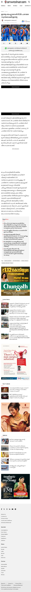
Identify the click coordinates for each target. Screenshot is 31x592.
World (15, 5)
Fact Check (4, 532)
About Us (3, 514)
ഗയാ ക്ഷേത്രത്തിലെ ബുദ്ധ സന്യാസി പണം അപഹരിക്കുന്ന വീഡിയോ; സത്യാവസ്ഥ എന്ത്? (18, 389)
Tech (2, 572)
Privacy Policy (4, 518)
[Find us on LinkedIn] (9, 509)
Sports (6, 11)
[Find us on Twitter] (4, 509)
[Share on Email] (27, 43)
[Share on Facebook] (9, 43)
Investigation (4, 530)
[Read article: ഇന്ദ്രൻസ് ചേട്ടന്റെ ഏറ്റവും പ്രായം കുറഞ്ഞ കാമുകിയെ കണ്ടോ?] (5, 454)
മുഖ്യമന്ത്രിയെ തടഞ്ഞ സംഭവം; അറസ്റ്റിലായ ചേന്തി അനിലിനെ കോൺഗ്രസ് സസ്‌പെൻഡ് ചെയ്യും (18, 311)
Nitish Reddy (16, 260)
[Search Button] (29, 2)
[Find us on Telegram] (15, 509)
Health (2, 568)
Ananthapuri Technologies (13, 589)
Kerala (3, 5)
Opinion (3, 540)
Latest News (4, 547)
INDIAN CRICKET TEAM (7, 263)
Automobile (4, 564)
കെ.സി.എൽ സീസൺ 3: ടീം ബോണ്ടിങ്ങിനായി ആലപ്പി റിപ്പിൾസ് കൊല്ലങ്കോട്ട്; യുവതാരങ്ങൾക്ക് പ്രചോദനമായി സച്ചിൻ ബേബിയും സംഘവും (14, 252)
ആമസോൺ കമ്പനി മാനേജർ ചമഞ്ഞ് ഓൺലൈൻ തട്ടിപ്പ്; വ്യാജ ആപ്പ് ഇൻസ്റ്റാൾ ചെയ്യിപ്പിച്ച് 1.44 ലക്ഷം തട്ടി (19, 318)
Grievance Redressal (6, 522)
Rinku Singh (25, 260)
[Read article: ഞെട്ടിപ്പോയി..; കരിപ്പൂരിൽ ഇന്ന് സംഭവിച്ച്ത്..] (5, 467)
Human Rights (4, 534)
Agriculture (4, 566)
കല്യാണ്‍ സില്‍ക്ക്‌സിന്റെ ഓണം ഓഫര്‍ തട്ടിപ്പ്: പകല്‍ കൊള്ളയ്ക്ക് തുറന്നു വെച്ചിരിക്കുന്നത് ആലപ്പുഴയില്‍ (19, 305)
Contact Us (4, 516)
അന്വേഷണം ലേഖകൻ (10, 20)
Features (3, 536)
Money (2, 574)
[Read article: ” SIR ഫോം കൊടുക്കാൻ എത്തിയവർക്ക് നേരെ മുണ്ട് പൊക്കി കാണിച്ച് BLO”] (5, 461)
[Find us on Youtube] (12, 509)
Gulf (21, 5)
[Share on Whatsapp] (4, 43)
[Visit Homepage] (15, 1)
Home (2, 11)
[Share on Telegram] (21, 43)
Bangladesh (8, 260)
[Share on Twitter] (15, 43)
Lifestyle (3, 570)
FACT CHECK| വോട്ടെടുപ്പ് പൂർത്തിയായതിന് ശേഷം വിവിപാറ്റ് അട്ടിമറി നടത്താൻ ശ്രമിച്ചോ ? (18, 396)
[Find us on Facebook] (1, 509)
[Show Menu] (2, 2)
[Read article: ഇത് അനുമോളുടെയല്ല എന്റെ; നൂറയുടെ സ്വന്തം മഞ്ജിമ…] (5, 441)
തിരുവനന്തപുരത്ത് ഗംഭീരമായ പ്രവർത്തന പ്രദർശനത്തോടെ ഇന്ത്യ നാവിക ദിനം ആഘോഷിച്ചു (18, 447)
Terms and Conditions (6, 520)
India (9, 5)
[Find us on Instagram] (7, 509)
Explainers (3, 538)
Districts (27, 5)
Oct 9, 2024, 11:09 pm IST (10, 22)
